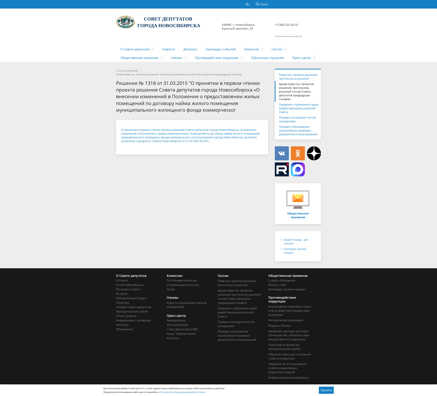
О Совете (122, 280)
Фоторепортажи (177, 325)
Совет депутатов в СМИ (182, 329)
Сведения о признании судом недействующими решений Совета (298, 108)
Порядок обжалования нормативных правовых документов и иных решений (298, 130)
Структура (122, 302)
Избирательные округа (131, 298)
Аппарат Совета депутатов (133, 307)
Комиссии (251, 49)
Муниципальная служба (132, 311)
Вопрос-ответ (277, 285)
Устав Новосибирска (130, 285)
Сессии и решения (127, 70)
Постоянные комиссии (182, 280)
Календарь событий (221, 49)
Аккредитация (176, 320)
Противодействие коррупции (216, 58)
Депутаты (190, 49)
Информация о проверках (133, 320)
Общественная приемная (139, 58)
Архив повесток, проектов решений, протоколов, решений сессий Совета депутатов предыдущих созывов (179, 74)
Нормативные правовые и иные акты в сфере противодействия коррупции (289, 311)
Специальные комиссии (183, 285)
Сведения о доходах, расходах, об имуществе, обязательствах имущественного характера (288, 335)
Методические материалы (285, 320)
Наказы (176, 58)
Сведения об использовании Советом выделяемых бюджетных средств (287, 368)
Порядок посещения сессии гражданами (297, 119)
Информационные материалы (288, 377)
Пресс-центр (301, 58)
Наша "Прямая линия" (181, 334)
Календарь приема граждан (287, 289)
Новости (168, 49)
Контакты (122, 325)
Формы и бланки (279, 326)
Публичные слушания (267, 58)
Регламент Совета (128, 289)
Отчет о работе (126, 316)
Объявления (124, 329)
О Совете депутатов (135, 49)
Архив (171, 289)
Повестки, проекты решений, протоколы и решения (298, 76)
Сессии (277, 49)
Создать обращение (281, 280)
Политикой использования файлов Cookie (182, 392)
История (121, 294)
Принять (326, 390)
